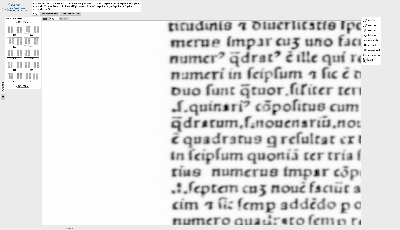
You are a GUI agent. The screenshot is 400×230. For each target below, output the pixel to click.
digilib (370, 60)
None (3, 97)
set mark (372, 45)
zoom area (373, 30)
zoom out (372, 25)
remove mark (374, 50)
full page (372, 35)
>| (67, 19)
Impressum (69, 228)
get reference (374, 55)
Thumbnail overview (49, 14)
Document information (70, 14)
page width (373, 40)
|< (48, 19)
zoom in (371, 20)
